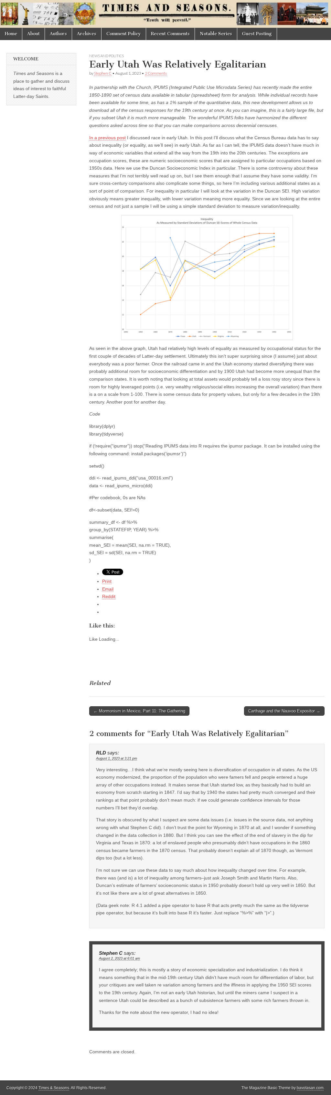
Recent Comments (170, 34)
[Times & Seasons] (165, 14)
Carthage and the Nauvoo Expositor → (284, 711)
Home (11, 34)
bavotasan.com (310, 1088)
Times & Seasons (53, 1088)
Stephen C (103, 73)
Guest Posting (257, 34)
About (33, 34)
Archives (86, 34)
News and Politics (106, 56)
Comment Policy (123, 34)
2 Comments (156, 73)
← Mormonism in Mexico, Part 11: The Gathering (139, 711)
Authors (58, 34)
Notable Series (216, 34)
